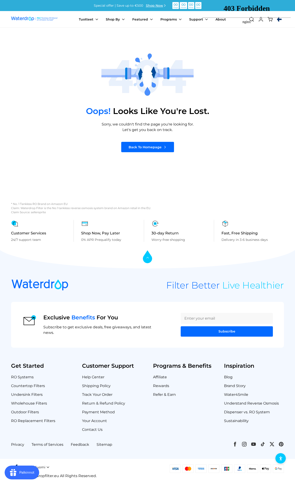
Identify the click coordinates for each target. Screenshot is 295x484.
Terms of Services (47, 444)
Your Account (94, 421)
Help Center (93, 377)
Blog (228, 377)
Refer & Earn (164, 394)
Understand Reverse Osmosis (251, 403)
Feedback (80, 444)
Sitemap (104, 444)
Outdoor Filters (25, 412)
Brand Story (235, 386)
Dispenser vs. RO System (247, 412)
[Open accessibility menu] (280, 458)
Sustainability (236, 421)
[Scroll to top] (147, 257)
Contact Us (92, 429)
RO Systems (22, 377)
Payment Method (98, 412)
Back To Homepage (145, 147)
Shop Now (154, 5)
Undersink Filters (27, 394)
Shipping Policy (96, 386)
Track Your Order (97, 394)
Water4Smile (236, 394)
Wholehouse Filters (29, 403)
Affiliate (160, 377)
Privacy (17, 444)
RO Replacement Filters (33, 421)
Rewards (161, 386)
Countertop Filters (28, 386)
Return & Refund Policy (103, 403)
